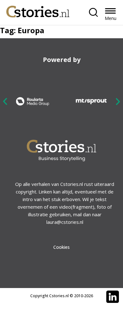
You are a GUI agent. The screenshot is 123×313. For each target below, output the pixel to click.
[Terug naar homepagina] (37, 10)
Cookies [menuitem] (61, 247)
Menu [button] (110, 18)
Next (117, 101)
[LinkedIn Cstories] (112, 297)
